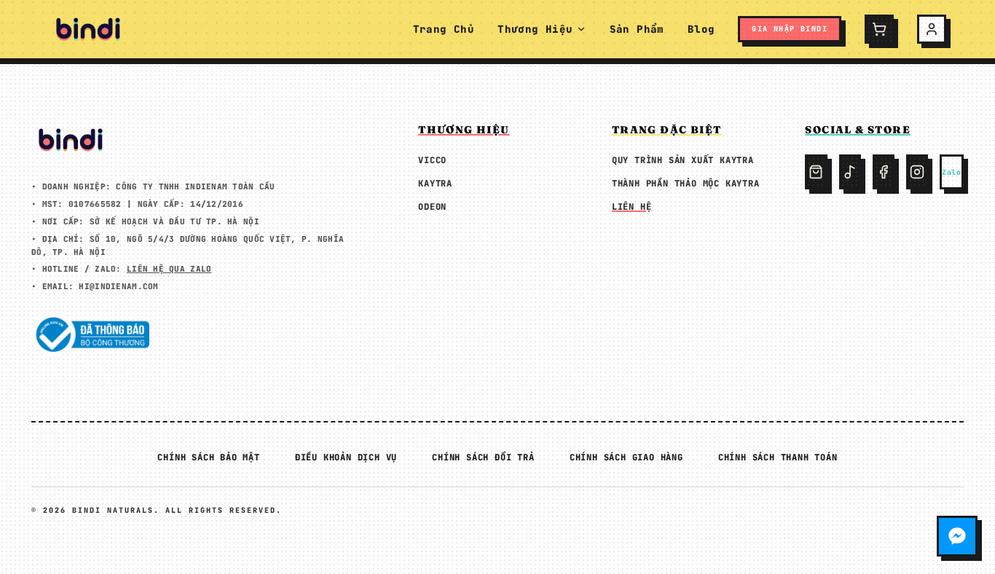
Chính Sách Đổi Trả (483, 457)
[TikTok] (850, 171)
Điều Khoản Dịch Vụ (346, 457)
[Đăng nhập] (931, 29)
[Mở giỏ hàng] (879, 29)
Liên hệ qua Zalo (169, 269)
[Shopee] (816, 171)
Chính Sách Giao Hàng (626, 457)
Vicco (432, 160)
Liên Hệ (632, 207)
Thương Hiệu (535, 29)
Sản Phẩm (637, 29)
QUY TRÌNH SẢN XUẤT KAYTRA (683, 160)
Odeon (432, 207)
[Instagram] (917, 171)
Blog (701, 29)
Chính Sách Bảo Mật (208, 457)
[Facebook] (883, 171)
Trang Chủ (444, 29)
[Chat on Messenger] (957, 536)
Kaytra (435, 183)
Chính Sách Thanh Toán (778, 457)
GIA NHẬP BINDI (789, 29)
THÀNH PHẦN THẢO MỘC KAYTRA (686, 183)
